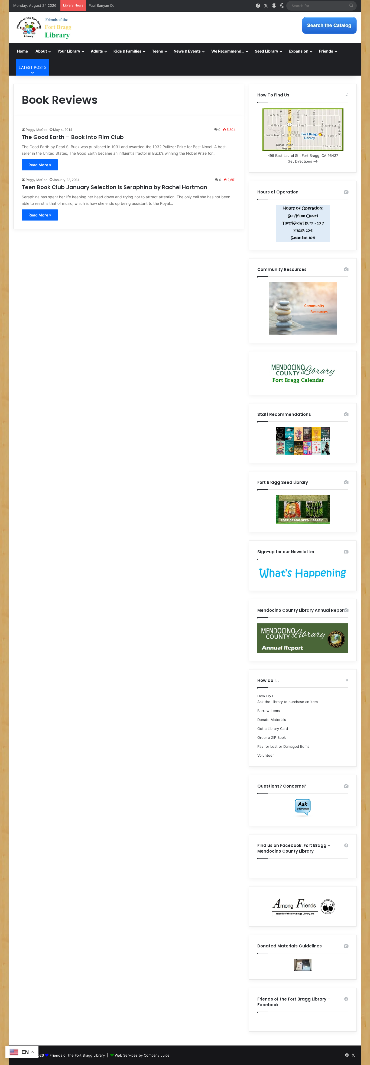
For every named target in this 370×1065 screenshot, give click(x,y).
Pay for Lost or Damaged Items (283, 746)
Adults (97, 51)
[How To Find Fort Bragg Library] (302, 150)
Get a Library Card (272, 728)
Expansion (299, 51)
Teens (157, 51)
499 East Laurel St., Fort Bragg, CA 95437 (303, 155)
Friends (326, 51)
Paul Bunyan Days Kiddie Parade (115, 5)
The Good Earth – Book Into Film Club (73, 137)
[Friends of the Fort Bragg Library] (43, 27)
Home (22, 51)
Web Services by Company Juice (142, 1055)
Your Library (68, 51)
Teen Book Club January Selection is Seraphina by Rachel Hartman (114, 187)
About (41, 51)
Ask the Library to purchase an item (287, 702)
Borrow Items (268, 710)
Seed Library (266, 51)
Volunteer (265, 755)
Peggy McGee (36, 130)
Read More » (39, 165)
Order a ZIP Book (271, 737)
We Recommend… (227, 51)
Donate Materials (271, 719)
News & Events (187, 51)
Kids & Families (127, 51)
